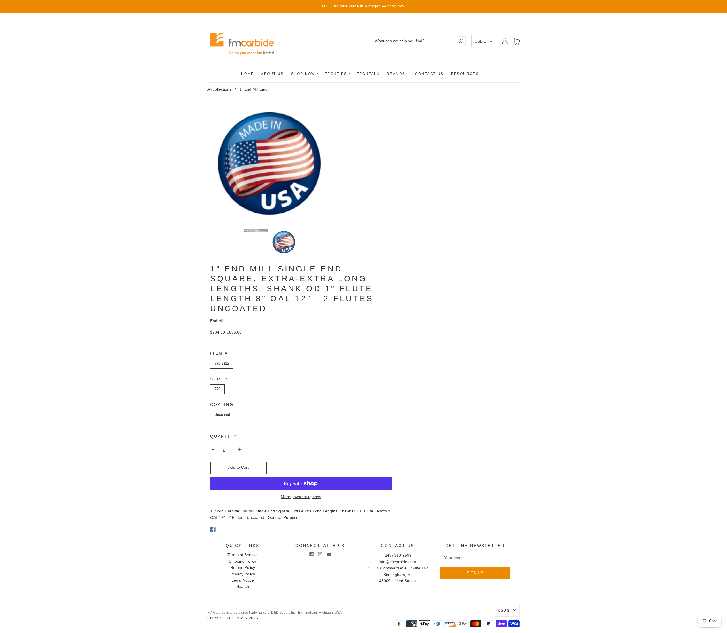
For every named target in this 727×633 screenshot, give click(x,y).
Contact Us (429, 74)
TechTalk (368, 74)
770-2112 (221, 363)
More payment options (301, 496)
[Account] (505, 41)
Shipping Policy (242, 561)
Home (247, 74)
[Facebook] (213, 529)
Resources (465, 74)
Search (242, 586)
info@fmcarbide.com (397, 561)
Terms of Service (242, 554)
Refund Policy (242, 567)
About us (272, 74)
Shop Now (303, 74)
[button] (483, 41)
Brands (396, 74)
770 (217, 389)
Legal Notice (242, 580)
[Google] (224, 529)
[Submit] (461, 41)
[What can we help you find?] (415, 41)
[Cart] (516, 41)
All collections (219, 89)
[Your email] (475, 558)
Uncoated (222, 414)
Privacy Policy (242, 574)
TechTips (336, 74)
